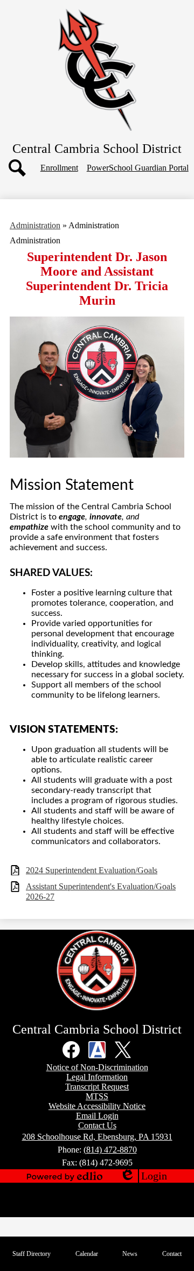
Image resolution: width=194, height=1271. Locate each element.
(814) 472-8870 (110, 1149)
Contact (172, 1254)
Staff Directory (31, 1254)
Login (143, 1176)
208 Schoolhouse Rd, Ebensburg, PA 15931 (97, 1136)
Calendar (86, 1254)
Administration (35, 225)
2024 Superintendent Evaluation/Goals (91, 870)
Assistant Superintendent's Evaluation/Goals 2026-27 (101, 891)
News (129, 1254)
